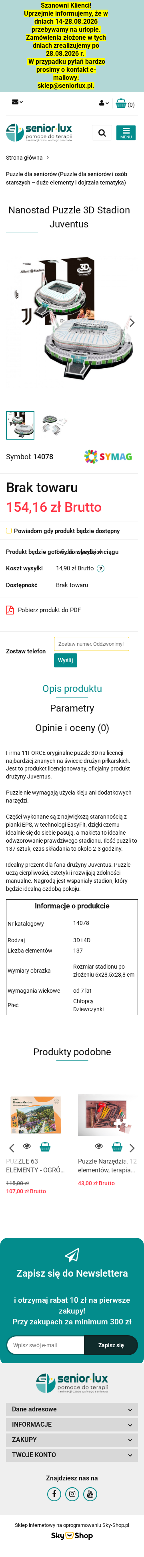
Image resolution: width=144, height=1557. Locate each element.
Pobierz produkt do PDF (49, 610)
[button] (125, 103)
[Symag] (108, 456)
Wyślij (65, 660)
